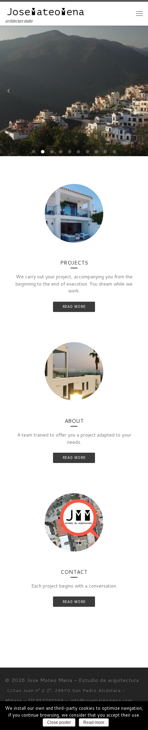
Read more (93, 722)
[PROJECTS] (74, 213)
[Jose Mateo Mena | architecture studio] (45, 10)
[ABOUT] (74, 371)
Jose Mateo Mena (49, 680)
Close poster (59, 722)
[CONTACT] (74, 522)
